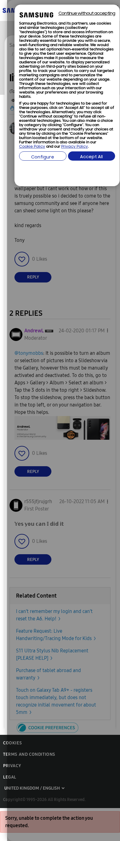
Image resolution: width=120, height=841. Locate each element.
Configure (42, 157)
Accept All (91, 157)
